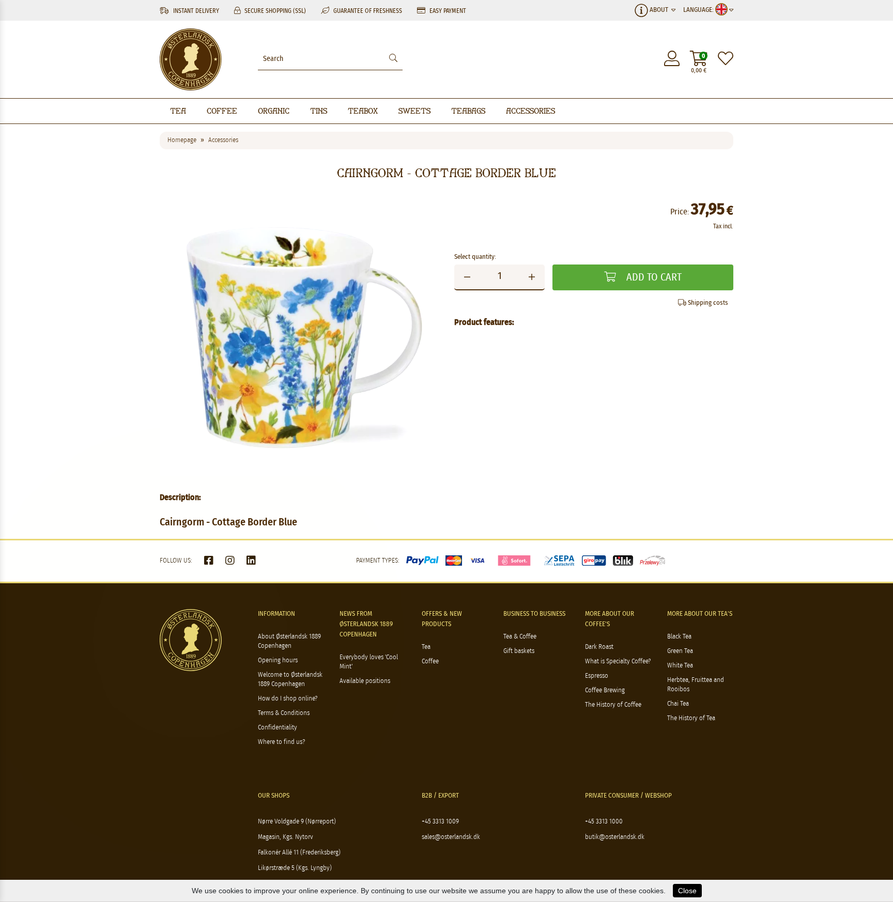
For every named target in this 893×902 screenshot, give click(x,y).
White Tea (680, 665)
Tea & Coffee (519, 636)
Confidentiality (277, 727)
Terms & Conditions (284, 713)
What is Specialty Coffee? (618, 661)
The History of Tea (691, 718)
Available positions (365, 681)
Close (687, 891)
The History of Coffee (613, 705)
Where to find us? (281, 742)
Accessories (530, 111)
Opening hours (278, 660)
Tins (318, 111)
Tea (178, 111)
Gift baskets (518, 651)
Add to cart (653, 277)
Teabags (468, 111)
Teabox (363, 111)
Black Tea (679, 636)
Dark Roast (599, 647)
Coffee (222, 111)
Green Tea (680, 651)
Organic (273, 111)
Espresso (596, 676)
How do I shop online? (287, 698)
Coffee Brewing (605, 690)
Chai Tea (678, 704)
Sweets (414, 111)
